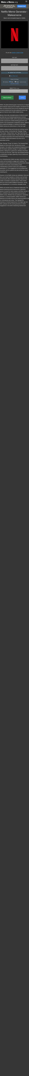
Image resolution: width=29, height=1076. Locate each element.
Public (11, 82)
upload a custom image (17, 52)
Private (17, 82)
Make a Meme (9, 1)
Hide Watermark (14, 76)
